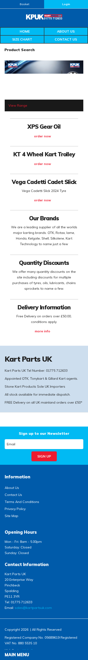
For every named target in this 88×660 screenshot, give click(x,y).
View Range (17, 105)
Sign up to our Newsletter (44, 433)
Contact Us (66, 39)
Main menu (17, 654)
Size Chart (22, 39)
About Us (66, 31)
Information (17, 477)
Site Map (11, 516)
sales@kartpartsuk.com (33, 608)
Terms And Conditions (22, 502)
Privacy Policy (15, 509)
